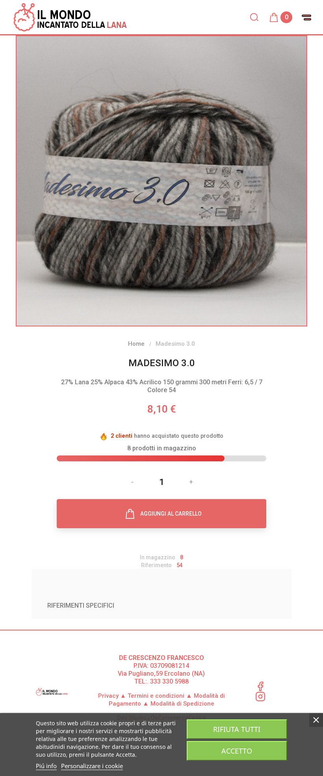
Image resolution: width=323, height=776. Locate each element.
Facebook (260, 686)
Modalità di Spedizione (182, 703)
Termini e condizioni (156, 695)
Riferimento (156, 565)
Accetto (236, 751)
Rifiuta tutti (236, 729)
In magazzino (157, 557)
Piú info (46, 766)
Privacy (112, 695)
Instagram (260, 696)
